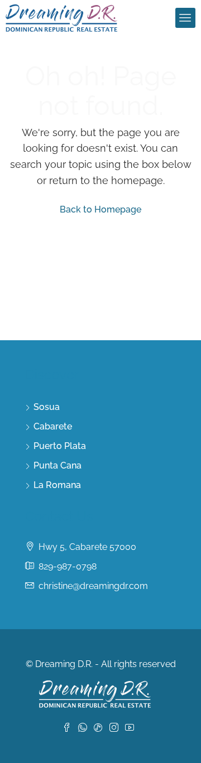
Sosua (47, 407)
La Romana (57, 485)
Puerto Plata (60, 446)
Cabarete (53, 426)
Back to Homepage (100, 209)
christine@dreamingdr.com (93, 586)
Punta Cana (58, 465)
